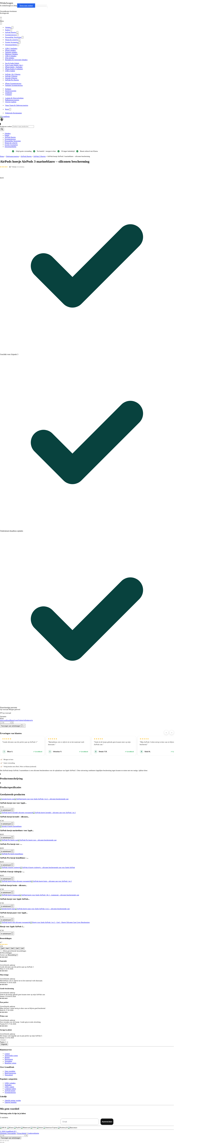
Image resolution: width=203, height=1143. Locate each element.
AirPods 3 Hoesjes (39, 156)
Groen (16, 720)
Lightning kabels (10, 1089)
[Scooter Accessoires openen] (20, 42)
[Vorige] (1, 171)
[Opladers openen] (12, 27)
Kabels (7, 135)
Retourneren (9, 1059)
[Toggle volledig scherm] (3, 1140)
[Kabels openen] (11, 30)
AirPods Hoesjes (10, 137)
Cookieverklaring (33, 1133)
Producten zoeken (6, 126)
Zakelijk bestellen (10, 1102)
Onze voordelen (10, 1071)
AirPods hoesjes (10, 1091)
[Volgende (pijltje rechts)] (3, 1142)
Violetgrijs (21, 720)
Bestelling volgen (10, 1063)
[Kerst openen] (10, 109)
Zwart (4, 720)
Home (2, 156)
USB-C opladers (10, 1083)
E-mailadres (4, 1117)
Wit (1, 720)
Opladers (8, 133)
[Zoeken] (2, 129)
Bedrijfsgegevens (10, 1073)
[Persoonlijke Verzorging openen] (22, 37)
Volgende (4, 1044)
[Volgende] (1, 176)
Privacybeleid (21, 1133)
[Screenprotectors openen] (18, 35)
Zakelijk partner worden (13, 1100)
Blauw (12, 720)
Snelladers (8, 1085)
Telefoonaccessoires (12, 156)
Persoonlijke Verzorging (13, 141)
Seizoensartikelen (10, 147)
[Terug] (1, 19)
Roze (8, 720)
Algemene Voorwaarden (8, 1133)
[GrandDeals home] (5, 116)
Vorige (3, 1040)
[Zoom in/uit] (1, 1140)
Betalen (7, 1057)
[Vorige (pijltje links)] (1, 1142)
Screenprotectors (10, 139)
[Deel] (6, 1140)
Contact (7, 1054)
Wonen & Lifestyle (11, 143)
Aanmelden (107, 1121)
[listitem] (2, 948)
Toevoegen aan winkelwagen (10, 1138)
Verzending (8, 1061)
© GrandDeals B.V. (8, 1131)
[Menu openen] (1, 17)
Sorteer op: (3, 955)
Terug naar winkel (26, 5)
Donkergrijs (29, 720)
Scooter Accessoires (11, 145)
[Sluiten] (1, 23)
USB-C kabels (9, 1087)
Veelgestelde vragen (11, 1055)
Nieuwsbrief (9, 1075)
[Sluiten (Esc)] (8, 1140)
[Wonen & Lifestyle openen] (19, 40)
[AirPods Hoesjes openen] (17, 32)
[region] (87, 746)
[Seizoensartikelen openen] (18, 44)
